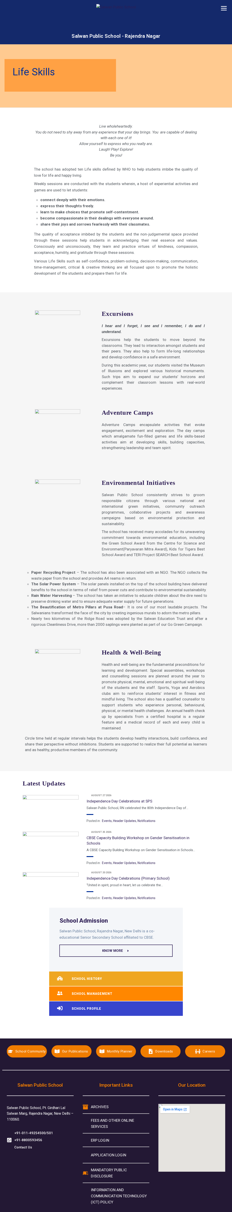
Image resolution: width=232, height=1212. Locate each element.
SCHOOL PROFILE (87, 1008)
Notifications (146, 821)
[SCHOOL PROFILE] (60, 1008)
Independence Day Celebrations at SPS (119, 801)
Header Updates (124, 821)
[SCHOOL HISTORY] (60, 979)
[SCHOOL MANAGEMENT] (60, 994)
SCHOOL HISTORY (87, 979)
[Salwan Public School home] (116, 18)
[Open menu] (224, 8)
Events (107, 821)
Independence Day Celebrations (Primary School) (128, 878)
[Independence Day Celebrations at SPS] (51, 810)
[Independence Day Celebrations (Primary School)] (51, 887)
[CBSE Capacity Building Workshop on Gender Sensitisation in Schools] (51, 847)
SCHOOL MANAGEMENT (92, 993)
